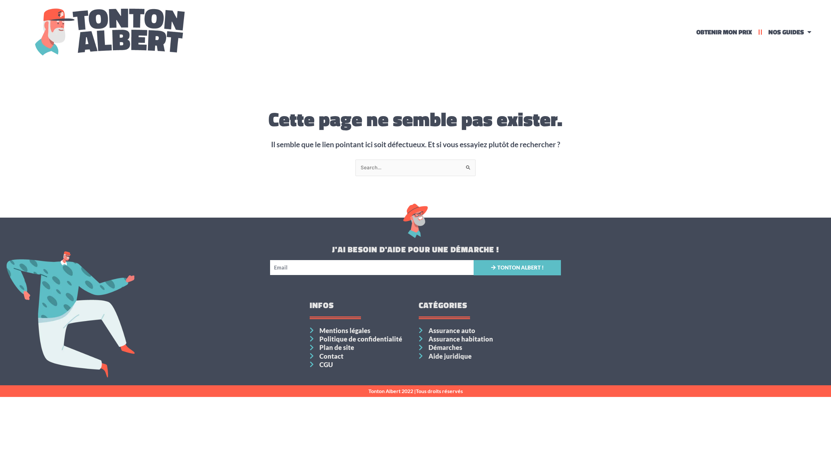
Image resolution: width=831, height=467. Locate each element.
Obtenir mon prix (724, 32)
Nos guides (786, 32)
